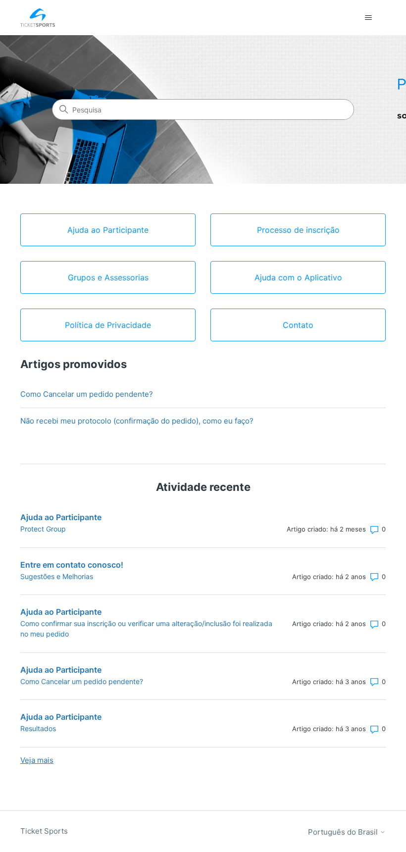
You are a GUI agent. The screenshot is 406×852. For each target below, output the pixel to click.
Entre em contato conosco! (71, 565)
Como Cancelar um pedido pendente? (86, 394)
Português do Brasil (344, 832)
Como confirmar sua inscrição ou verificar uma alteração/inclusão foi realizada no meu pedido (146, 628)
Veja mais (36, 760)
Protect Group (43, 529)
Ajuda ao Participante (61, 517)
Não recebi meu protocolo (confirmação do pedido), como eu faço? (137, 421)
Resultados (38, 728)
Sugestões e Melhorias (56, 576)
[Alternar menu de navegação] (368, 18)
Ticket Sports (44, 831)
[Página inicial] (37, 17)
